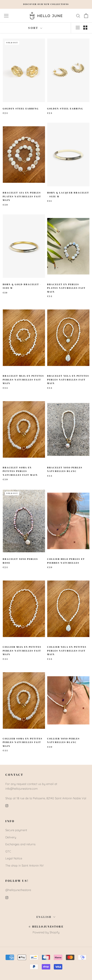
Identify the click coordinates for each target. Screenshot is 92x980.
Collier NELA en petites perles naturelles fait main (66, 650)
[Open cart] (86, 15)
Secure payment (16, 830)
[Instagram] (6, 805)
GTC (8, 851)
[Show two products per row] (85, 28)
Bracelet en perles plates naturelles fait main (66, 288)
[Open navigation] (6, 15)
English (44, 917)
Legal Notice (13, 858)
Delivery (10, 837)
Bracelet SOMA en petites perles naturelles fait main (20, 471)
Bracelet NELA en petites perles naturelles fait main (68, 379)
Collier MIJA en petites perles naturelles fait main (22, 650)
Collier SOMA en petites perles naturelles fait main (22, 742)
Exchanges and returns (20, 844)
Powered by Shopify (46, 932)
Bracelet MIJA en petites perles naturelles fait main (23, 379)
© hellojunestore (46, 926)
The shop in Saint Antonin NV (24, 865)
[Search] (78, 15)
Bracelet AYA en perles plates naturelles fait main (22, 196)
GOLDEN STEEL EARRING (21, 108)
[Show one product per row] (78, 28)
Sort (33, 28)
